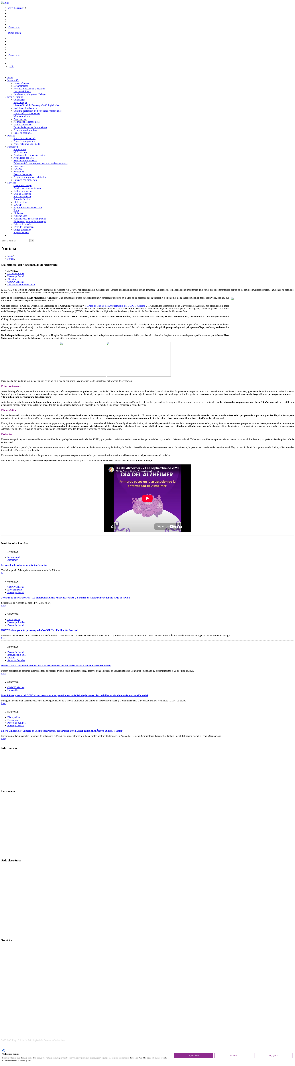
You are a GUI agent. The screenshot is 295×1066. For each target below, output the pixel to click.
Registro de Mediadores (25, 108)
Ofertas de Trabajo (22, 185)
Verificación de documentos (27, 113)
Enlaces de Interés (22, 224)
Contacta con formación (25, 180)
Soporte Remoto (21, 232)
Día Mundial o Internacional (21, 284)
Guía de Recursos (22, 193)
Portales (11, 135)
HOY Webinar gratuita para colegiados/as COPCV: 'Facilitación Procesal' (39, 630)
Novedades (19, 166)
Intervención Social (16, 654)
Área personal (20, 119)
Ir (32, 241)
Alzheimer (12, 279)
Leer (3, 573)
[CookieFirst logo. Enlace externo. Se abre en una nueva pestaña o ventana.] (3, 1050)
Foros (16, 210)
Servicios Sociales (16, 660)
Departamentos (21, 86)
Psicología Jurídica (16, 622)
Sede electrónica (15, 97)
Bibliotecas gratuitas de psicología (30, 221)
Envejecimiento (14, 589)
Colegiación (19, 99)
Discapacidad (13, 619)
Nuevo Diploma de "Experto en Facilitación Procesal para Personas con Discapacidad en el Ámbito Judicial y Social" (62, 730)
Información (13, 80)
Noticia (10, 258)
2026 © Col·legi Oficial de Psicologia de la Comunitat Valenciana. (33, 1040)
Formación (12, 146)
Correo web (14, 27)
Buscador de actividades (25, 160)
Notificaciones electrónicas (26, 121)
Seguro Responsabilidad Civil (28, 207)
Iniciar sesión (14, 33)
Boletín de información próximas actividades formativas (40, 163)
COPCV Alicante (15, 281)
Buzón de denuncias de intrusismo (30, 127)
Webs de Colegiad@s (24, 227)
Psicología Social (15, 276)
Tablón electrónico (22, 124)
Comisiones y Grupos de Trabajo (29, 94)
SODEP (18, 204)
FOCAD (18, 169)
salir (12, 66)
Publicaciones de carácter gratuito (30, 218)
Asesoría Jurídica (22, 199)
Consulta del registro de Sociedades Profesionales (37, 110)
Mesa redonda (14, 557)
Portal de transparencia (24, 141)
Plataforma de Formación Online (29, 155)
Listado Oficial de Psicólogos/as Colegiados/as (36, 105)
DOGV (11, 657)
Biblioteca (18, 213)
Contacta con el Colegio (13, 934)
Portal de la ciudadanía (24, 138)
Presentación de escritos (25, 130)
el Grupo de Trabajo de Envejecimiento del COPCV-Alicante (115, 305)
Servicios (11, 182)
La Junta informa (15, 273)
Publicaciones (20, 216)
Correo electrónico (22, 229)
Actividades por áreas (24, 157)
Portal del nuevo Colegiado (27, 144)
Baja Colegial (20, 102)
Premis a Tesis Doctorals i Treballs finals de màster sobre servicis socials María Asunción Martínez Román (56, 665)
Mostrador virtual (22, 116)
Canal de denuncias (23, 133)
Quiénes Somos (21, 83)
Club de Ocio (20, 202)
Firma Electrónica (22, 196)
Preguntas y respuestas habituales (30, 177)
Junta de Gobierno (22, 91)
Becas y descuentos (23, 174)
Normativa (19, 171)
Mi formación (20, 152)
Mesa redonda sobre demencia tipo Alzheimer (25, 565)
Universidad (13, 690)
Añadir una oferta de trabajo (27, 188)
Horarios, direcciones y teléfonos (29, 88)
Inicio (10, 77)
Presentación (20, 149)
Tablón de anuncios (23, 191)
